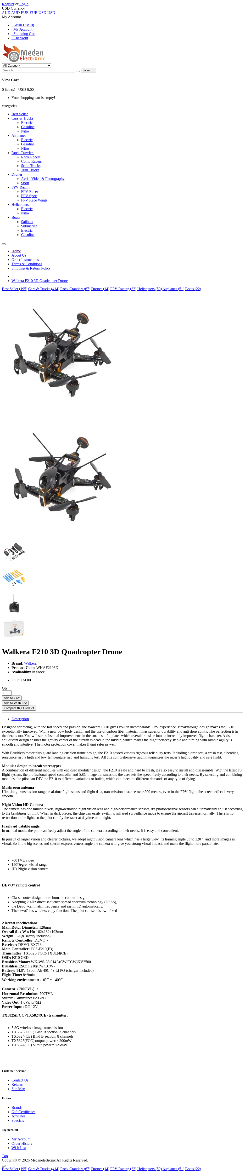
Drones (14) (100, 289)
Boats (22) (193, 289)
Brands (16, 1107)
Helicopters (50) (149, 289)
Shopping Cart (23, 34)
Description (20, 719)
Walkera (30, 663)
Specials (17, 1120)
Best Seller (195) (14, 289)
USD (47, 13)
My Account (21, 29)
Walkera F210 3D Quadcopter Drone (39, 281)
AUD (11, 13)
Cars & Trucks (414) (43, 289)
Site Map (18, 1089)
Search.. (88, 70)
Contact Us (19, 1080)
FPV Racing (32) (123, 289)
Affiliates (18, 1116)
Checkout (19, 38)
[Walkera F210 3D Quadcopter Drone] (62, 413)
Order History (22, 1143)
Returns (17, 1084)
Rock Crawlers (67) (75, 289)
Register (8, 4)
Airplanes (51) (173, 289)
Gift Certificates (23, 1112)
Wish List (18, 1148)
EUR (29, 13)
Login (23, 4)
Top (5, 1156)
